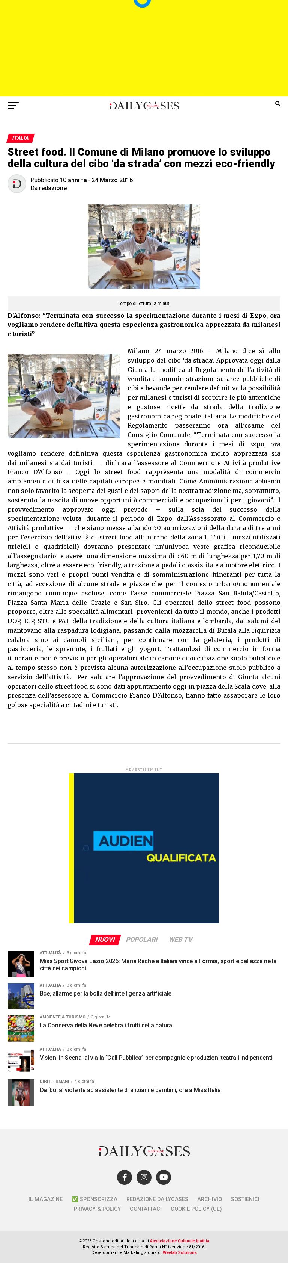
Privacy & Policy (97, 1209)
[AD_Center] (144, 94)
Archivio (209, 1199)
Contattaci (146, 1209)
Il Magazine (45, 1199)
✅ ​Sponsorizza (94, 1199)
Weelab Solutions (180, 1252)
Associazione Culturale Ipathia (179, 1241)
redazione (53, 188)
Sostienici (245, 1199)
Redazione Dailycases (157, 1199)
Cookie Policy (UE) (196, 1209)
